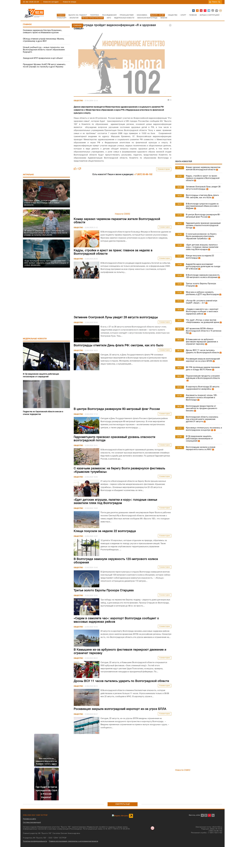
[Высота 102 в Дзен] (205, 10)
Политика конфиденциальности (35, 841)
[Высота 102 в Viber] (212, 10)
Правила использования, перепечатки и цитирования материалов (73, 841)
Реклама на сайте (29, 819)
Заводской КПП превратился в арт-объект (43, 58)
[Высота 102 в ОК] (197, 10)
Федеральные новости (35, 339)
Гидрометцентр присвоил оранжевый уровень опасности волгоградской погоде (203, 225)
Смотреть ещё (122, 804)
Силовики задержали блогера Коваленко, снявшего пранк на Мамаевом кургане (42, 31)
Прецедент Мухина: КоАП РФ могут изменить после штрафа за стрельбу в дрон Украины (44, 66)
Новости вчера (69, 2)
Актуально (28, 175)
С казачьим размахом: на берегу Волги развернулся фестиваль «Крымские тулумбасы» (201, 236)
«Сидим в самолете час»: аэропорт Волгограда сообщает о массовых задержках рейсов (202, 311)
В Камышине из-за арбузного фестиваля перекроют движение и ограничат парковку (202, 342)
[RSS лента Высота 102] (213, 815)
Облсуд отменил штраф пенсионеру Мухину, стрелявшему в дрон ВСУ (43, 40)
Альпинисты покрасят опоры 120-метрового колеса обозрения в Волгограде (201, 397)
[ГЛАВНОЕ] (122, 64)
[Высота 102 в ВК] (193, 10)
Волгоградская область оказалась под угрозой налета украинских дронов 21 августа (202, 419)
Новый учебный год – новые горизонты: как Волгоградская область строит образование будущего (44, 50)
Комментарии (164, 169)
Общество (78, 100)
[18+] (220, 10)
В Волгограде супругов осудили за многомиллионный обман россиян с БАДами (202, 206)
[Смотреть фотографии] (216, 170)
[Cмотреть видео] (214, 430)
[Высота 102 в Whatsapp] (216, 10)
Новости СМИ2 (122, 214)
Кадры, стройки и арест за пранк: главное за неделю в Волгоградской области (202, 178)
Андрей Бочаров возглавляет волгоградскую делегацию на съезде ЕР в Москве (203, 266)
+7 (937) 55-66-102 (143, 174)
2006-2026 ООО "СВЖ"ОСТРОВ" (35, 815)
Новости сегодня (50, 2)
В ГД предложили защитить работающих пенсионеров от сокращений (199, 438)
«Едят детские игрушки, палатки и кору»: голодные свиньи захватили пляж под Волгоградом (202, 247)
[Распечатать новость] (170, 25)
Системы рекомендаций (32, 822)
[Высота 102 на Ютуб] (201, 10)
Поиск (214, 2)
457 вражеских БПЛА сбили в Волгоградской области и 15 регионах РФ (204, 331)
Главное (27, 24)
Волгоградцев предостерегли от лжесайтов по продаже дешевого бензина (201, 408)
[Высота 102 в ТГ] (209, 10)
